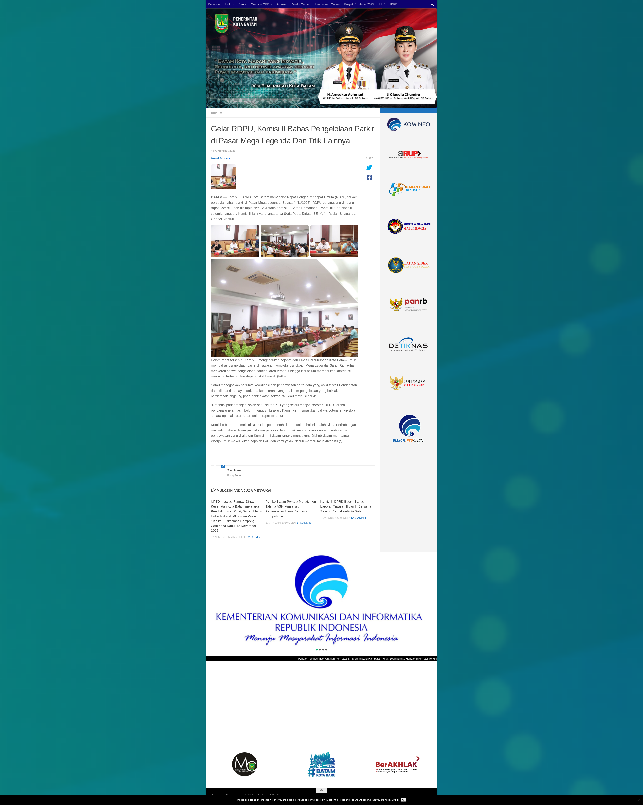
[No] (638, 800)
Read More (219, 158)
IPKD (393, 4)
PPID (382, 4)
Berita (242, 4)
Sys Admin (253, 537)
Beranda (214, 4)
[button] (211, 600)
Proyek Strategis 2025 (359, 4)
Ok (403, 799)
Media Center (301, 4)
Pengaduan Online (327, 4)
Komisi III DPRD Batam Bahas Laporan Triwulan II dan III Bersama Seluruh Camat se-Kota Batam (345, 506)
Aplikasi (282, 4)
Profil (227, 4)
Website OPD (260, 4)
